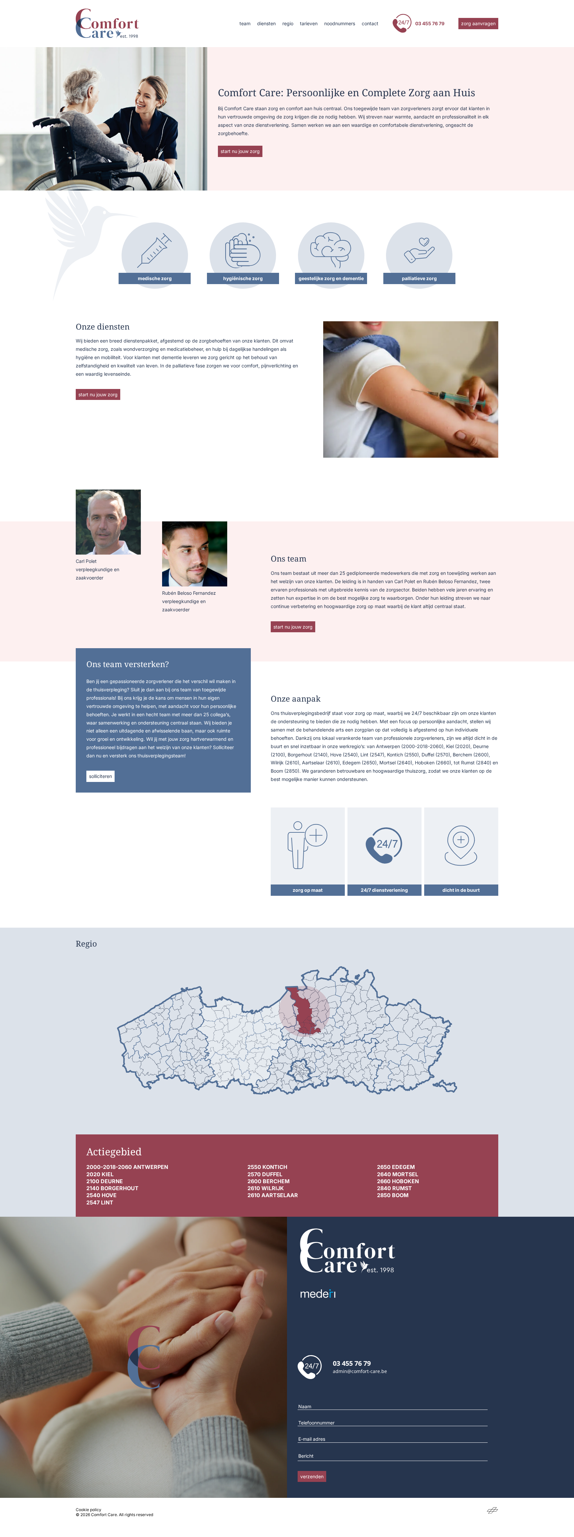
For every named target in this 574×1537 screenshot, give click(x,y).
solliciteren (100, 776)
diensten (266, 23)
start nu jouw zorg (240, 151)
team (244, 23)
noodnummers (339, 23)
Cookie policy (88, 1509)
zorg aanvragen (478, 23)
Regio (287, 23)
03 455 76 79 (429, 23)
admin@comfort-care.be (360, 1371)
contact (370, 23)
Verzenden (312, 1476)
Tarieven (309, 23)
